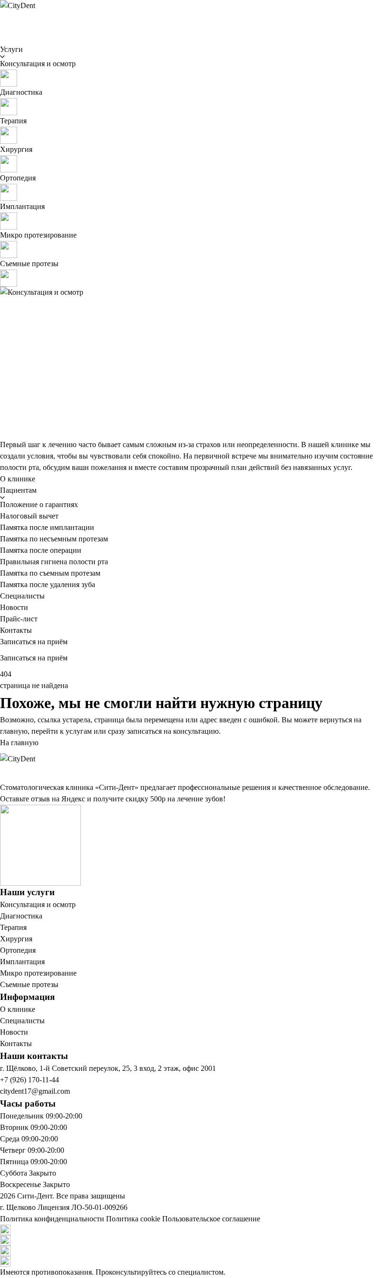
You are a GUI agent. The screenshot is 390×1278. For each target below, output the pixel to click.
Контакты (16, 630)
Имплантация (22, 962)
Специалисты (22, 596)
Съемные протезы (29, 984)
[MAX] (195, 1251)
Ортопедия (18, 950)
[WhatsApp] (195, 1230)
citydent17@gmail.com (35, 1091)
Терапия (13, 927)
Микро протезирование (38, 973)
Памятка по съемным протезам (50, 573)
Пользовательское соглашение (211, 1219)
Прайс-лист (19, 619)
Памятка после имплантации (47, 527)
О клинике (17, 479)
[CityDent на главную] (195, 14)
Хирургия (16, 939)
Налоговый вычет (29, 516)
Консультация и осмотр (38, 904)
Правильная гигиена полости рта (54, 562)
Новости (14, 607)
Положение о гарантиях (39, 504)
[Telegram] (195, 1240)
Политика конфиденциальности (52, 1219)
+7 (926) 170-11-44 (29, 1080)
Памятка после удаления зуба (47, 584)
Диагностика (21, 916)
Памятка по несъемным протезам (54, 539)
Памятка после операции (40, 550)
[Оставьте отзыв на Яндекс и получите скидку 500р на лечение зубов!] (195, 845)
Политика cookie (133, 1219)
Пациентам (18, 490)
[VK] (195, 1261)
